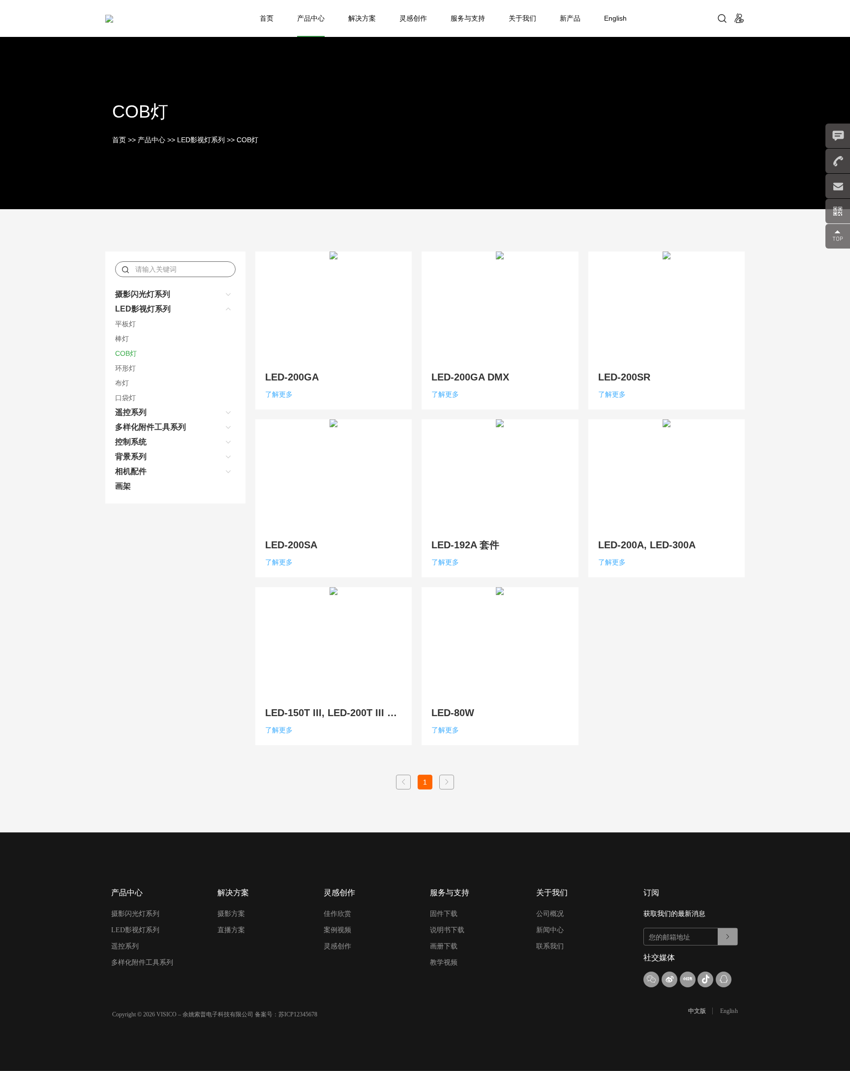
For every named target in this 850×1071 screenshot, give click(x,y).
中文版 (697, 1011)
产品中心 (311, 18)
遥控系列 (131, 412)
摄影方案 (231, 913)
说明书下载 (447, 930)
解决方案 (362, 18)
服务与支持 (468, 18)
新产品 (570, 18)
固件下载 (443, 913)
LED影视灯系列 (201, 140)
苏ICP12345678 (297, 1014)
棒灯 (122, 339)
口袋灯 (125, 398)
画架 (123, 486)
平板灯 (125, 324)
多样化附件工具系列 (150, 427)
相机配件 (131, 471)
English (615, 18)
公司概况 (550, 913)
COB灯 (247, 140)
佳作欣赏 (337, 913)
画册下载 (443, 946)
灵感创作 (413, 18)
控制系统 (131, 442)
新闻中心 (550, 930)
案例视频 (337, 930)
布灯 (122, 383)
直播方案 (231, 930)
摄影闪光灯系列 (142, 294)
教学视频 (443, 962)
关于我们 (522, 18)
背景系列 (131, 456)
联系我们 (550, 946)
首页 (266, 18)
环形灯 (125, 368)
